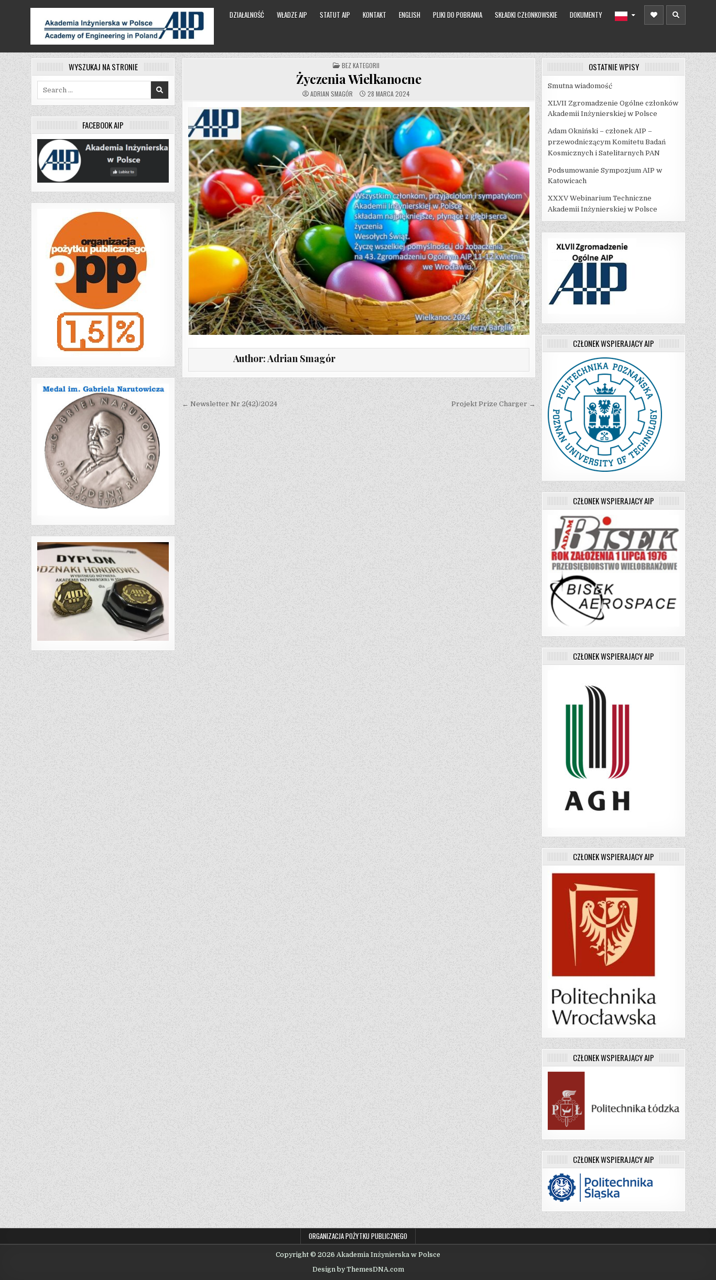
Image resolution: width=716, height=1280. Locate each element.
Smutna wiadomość (580, 86)
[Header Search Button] (676, 15)
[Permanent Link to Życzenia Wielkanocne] (358, 221)
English (409, 14)
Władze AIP (292, 14)
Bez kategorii (360, 65)
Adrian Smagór (331, 94)
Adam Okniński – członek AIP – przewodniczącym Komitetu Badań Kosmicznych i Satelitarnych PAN (607, 142)
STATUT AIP (335, 14)
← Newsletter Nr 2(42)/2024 (229, 404)
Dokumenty (586, 14)
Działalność (247, 14)
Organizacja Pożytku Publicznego (358, 1236)
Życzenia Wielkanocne (358, 78)
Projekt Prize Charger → (493, 404)
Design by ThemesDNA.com (358, 1269)
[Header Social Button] (654, 15)
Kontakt (374, 14)
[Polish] (625, 16)
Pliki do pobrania (457, 14)
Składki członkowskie (526, 14)
